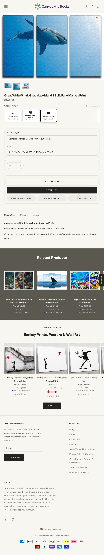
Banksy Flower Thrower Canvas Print (84, 379)
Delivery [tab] (24, 215)
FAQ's (72, 434)
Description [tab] (9, 215)
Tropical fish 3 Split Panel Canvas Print (84, 300)
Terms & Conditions (79, 467)
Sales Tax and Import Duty (82, 449)
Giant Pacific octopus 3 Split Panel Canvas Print (19, 300)
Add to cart (52, 181)
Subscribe (14, 457)
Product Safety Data (79, 472)
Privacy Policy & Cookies (81, 454)
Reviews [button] (101, 280)
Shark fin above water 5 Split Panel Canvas (52, 300)
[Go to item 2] (17, 86)
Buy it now (52, 190)
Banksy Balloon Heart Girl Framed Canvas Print (52, 379)
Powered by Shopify (62, 535)
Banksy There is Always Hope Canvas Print (20, 379)
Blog (71, 429)
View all (52, 405)
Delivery (73, 444)
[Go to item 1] (8, 85)
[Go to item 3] (25, 86)
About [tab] (36, 215)
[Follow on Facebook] (5, 519)
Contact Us (74, 439)
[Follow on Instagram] (12, 519)
